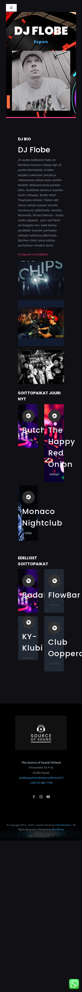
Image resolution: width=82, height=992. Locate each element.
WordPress (58, 829)
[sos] (41, 717)
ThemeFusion (62, 825)
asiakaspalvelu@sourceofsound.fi (41, 778)
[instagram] (41, 796)
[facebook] (33, 796)
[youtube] (48, 796)
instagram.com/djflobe (33, 254)
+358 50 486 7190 (41, 783)
